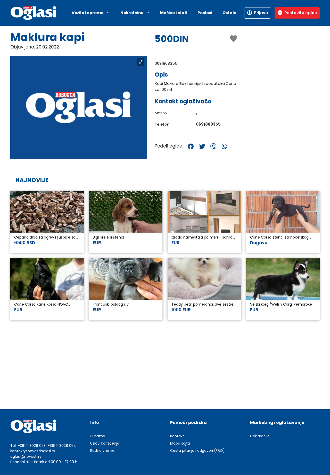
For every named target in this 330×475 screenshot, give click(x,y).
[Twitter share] (202, 146)
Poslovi (204, 12)
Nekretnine (131, 12)
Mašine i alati (173, 12)
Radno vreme (102, 450)
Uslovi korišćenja (104, 443)
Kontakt (177, 436)
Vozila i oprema (88, 12)
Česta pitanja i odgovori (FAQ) (197, 450)
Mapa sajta (180, 443)
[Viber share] (213, 146)
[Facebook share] (191, 146)
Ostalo (229, 12)
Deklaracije (260, 436)
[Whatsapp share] (224, 146)
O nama (97, 436)
